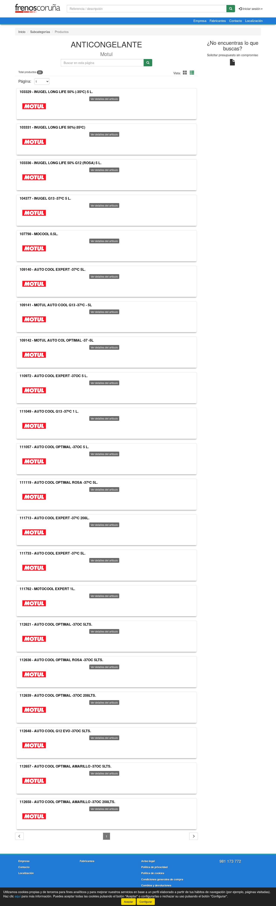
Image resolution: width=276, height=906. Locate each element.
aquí (18, 896)
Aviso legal (148, 861)
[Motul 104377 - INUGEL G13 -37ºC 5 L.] (34, 213)
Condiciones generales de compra (162, 879)
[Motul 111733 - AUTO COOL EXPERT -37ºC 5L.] (34, 567)
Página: (24, 81)
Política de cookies (152, 873)
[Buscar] (230, 8)
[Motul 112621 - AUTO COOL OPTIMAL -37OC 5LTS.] (34, 639)
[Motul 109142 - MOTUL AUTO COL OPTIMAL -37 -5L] (34, 354)
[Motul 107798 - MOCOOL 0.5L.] (34, 248)
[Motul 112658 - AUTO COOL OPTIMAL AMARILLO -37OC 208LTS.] (34, 816)
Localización (254, 20)
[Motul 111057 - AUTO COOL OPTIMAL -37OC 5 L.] (34, 461)
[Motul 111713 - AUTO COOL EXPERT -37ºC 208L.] (34, 532)
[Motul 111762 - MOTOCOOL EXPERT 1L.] (34, 603)
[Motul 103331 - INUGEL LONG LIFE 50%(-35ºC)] (34, 141)
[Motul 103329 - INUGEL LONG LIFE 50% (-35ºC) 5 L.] (34, 106)
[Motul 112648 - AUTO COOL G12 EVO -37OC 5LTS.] (34, 745)
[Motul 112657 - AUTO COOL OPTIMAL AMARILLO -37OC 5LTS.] (34, 780)
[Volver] (19, 836)
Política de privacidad (154, 867)
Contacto (235, 20)
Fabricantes (218, 20)
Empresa (199, 20)
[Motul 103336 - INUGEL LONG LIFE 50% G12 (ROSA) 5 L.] (34, 177)
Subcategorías (40, 32)
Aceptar (128, 901)
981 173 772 (230, 861)
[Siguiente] (193, 836)
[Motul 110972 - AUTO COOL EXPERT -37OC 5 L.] (34, 390)
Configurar (146, 901)
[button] (185, 72)
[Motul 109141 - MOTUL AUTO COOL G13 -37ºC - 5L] (34, 319)
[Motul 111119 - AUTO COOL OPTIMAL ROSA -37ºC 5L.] (34, 497)
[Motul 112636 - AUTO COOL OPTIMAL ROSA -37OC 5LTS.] (34, 674)
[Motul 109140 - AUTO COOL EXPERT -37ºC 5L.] (34, 284)
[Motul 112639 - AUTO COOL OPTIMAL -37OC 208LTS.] (34, 710)
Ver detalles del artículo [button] (104, 99)
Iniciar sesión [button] (251, 8)
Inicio (21, 32)
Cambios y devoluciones (156, 885)
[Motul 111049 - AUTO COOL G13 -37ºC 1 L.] (34, 426)
